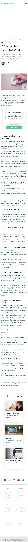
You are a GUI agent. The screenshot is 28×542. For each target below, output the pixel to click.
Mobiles (8, 505)
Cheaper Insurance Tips (20, 511)
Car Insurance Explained (20, 509)
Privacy (20, 530)
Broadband (20, 488)
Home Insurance (7, 521)
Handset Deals (8, 509)
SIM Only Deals (7, 511)
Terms (20, 528)
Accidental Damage (8, 525)
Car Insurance (20, 505)
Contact (20, 532)
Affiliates (20, 523)
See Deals (14, 127)
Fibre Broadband (20, 495)
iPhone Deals (7, 513)
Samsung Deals (7, 516)
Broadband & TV (20, 497)
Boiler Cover (7, 495)
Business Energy (7, 493)
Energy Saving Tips (8, 497)
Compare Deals (7, 491)
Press (20, 525)
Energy (7, 488)
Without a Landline (20, 493)
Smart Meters (7, 499)
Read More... (8, 417)
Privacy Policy (19, 540)
